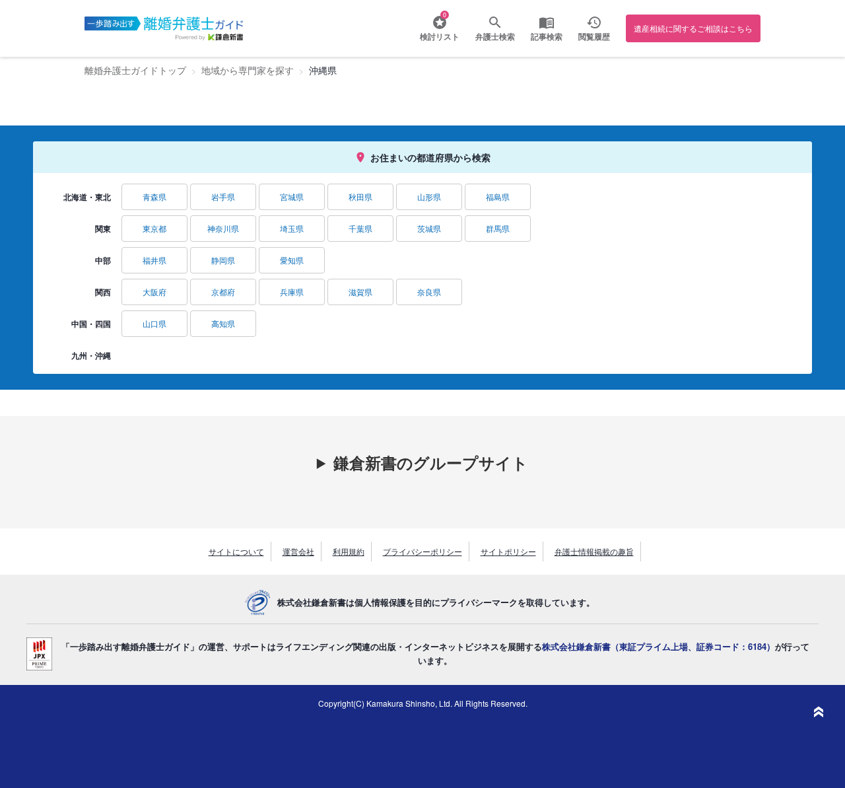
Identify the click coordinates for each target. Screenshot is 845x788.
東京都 (154, 228)
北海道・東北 (87, 197)
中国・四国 (91, 324)
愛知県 (292, 260)
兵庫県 (292, 291)
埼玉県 (292, 228)
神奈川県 (223, 228)
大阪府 (154, 291)
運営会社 (298, 551)
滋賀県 (360, 291)
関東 (103, 228)
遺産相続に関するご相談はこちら (693, 28)
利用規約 (348, 551)
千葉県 (360, 228)
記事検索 (546, 36)
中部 (103, 260)
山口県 (154, 323)
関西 (103, 292)
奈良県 (429, 291)
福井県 (154, 260)
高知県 (223, 323)
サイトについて (236, 551)
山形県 (429, 196)
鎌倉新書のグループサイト (430, 462)
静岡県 (223, 260)
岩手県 (223, 196)
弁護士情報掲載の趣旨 (594, 551)
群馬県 (498, 228)
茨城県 (429, 228)
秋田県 (360, 196)
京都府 (223, 291)
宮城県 (292, 196)
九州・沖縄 (91, 355)
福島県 (498, 196)
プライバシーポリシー (422, 551)
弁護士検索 (495, 36)
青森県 (154, 196)
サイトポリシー (508, 551)
